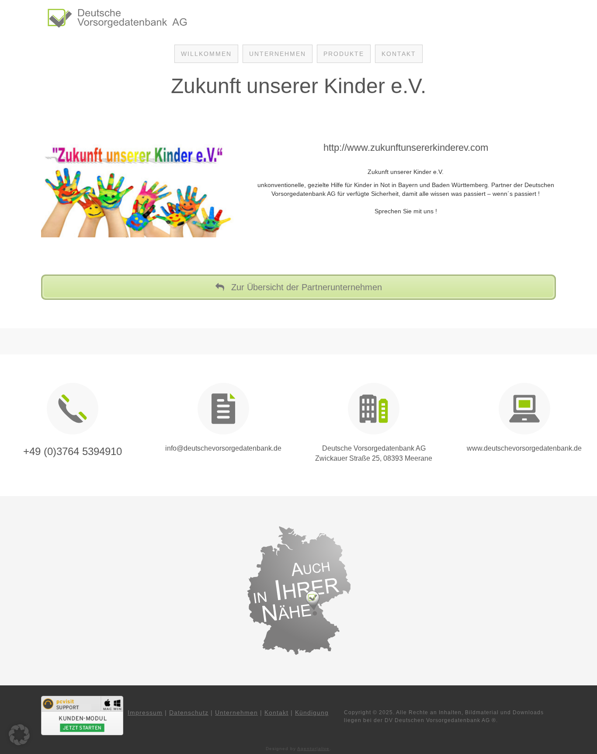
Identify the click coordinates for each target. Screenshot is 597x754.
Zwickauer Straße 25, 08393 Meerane (373, 458)
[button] (19, 735)
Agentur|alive (313, 748)
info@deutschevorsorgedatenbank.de (223, 448)
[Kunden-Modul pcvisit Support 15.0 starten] (82, 715)
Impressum (145, 712)
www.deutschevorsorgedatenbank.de (524, 448)
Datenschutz (188, 712)
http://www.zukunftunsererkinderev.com (405, 147)
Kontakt (276, 712)
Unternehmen (236, 712)
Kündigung (312, 712)
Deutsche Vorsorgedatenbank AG (374, 448)
